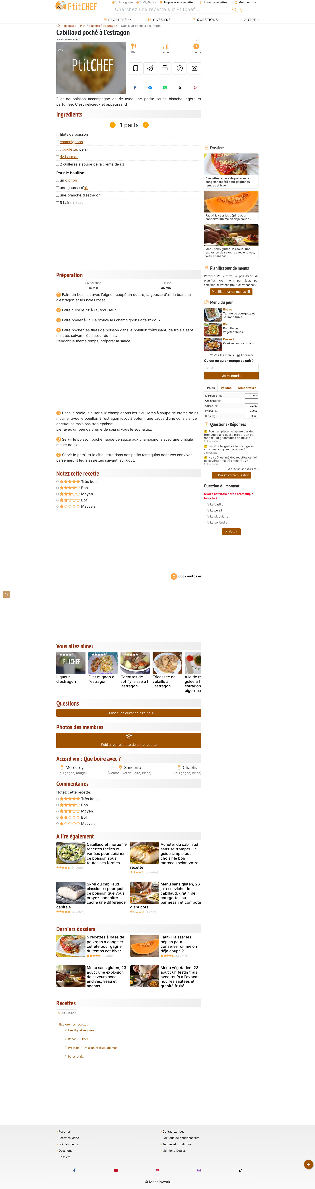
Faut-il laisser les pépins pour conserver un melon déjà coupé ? (179, 944)
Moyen (86, 494)
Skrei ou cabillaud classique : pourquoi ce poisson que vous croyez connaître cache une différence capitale (91, 895)
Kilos (210, 416)
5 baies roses (71, 202)
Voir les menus (223, 355)
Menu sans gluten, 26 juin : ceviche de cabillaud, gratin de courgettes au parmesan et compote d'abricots (165, 895)
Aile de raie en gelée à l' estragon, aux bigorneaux (198, 684)
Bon (84, 488)
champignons (71, 142)
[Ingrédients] (6, 594)
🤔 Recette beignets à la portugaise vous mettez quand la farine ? (229, 448)
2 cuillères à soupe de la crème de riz (92, 164)
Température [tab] (246, 388)
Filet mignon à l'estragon (101, 679)
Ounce (212, 405)
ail (86, 188)
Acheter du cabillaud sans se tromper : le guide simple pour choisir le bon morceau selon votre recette (164, 856)
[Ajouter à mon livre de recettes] (135, 68)
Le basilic (216, 504)
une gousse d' (74, 188)
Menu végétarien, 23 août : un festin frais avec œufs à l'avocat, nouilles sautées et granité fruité (180, 976)
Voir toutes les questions (242, 468)
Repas (72, 1039)
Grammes (213, 400)
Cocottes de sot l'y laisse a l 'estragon (134, 681)
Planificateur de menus (229, 292)
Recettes (117, 20)
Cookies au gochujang (238, 343)
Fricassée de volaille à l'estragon (164, 681)
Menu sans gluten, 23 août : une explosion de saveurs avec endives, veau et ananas (106, 976)
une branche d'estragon (80, 195)
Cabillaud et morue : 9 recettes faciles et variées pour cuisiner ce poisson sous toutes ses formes (107, 853)
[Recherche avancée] (241, 10)
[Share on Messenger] (150, 88)
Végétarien (149, 2)
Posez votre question (233, 475)
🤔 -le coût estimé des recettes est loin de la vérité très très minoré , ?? (231, 459)
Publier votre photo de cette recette (129, 745)
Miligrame (214, 395)
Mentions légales (174, 1150)
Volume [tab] (226, 388)
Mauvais (88, 506)
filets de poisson (74, 134)
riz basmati (69, 157)
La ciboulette (219, 516)
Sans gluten (125, 2)
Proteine (73, 1048)
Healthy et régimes (81, 1030)
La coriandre (219, 522)
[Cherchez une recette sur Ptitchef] (234, 9)
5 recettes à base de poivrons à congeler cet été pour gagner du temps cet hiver (105, 944)
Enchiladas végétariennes (233, 330)
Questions (207, 20)
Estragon (69, 1012)
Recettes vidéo (69, 1138)
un (68, 180)
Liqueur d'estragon (66, 679)
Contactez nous (173, 1131)
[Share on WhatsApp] (165, 88)
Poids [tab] (211, 388)
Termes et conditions (176, 1144)
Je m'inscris (231, 376)
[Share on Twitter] (180, 88)
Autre (249, 20)
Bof (83, 500)
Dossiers (161, 20)
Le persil (216, 510)
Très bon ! (89, 481)
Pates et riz (76, 1056)
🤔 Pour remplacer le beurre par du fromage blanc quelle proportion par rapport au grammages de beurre (229, 435)
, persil (74, 149)
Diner (84, 1039)
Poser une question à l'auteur (130, 713)
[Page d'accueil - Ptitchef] (58, 25)
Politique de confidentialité (180, 1138)
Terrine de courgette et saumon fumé (239, 315)
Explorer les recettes (73, 1024)
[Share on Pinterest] (195, 88)
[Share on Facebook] (135, 88)
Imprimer (246, 355)
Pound (211, 410)
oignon (71, 180)
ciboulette (68, 149)
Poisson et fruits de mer (100, 1048)
